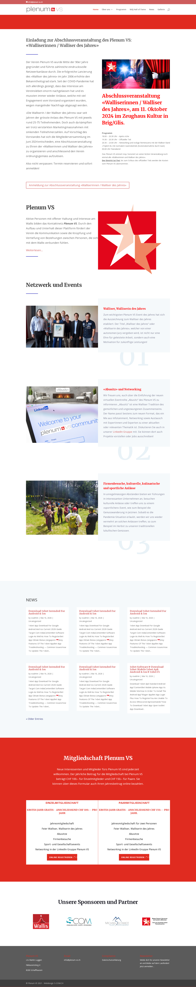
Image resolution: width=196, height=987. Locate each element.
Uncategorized (35, 621)
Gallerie (161, 10)
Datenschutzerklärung (111, 960)
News (151, 10)
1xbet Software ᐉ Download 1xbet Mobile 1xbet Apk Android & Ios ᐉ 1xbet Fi (147, 669)
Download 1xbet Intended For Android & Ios (47, 612)
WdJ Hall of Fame (138, 10)
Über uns (106, 10)
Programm (121, 10)
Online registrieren (60, 857)
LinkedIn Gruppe (122, 431)
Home (95, 10)
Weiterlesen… (34, 250)
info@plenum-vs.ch (72, 960)
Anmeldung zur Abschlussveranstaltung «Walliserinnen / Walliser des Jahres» (77, 185)
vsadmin (34, 618)
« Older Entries (34, 718)
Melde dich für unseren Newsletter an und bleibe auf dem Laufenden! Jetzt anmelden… (155, 963)
